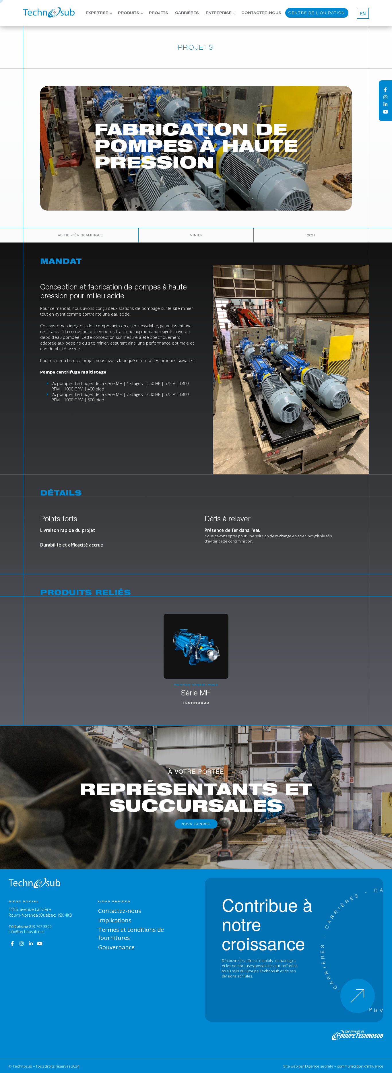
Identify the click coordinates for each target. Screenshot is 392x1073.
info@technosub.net (26, 931)
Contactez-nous (261, 13)
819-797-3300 (40, 926)
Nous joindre (196, 823)
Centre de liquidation (316, 13)
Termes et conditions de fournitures (131, 934)
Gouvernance (116, 947)
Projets (158, 13)
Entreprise (219, 13)
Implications (114, 920)
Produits (128, 13)
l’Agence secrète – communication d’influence (344, 1066)
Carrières (187, 13)
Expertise (97, 13)
